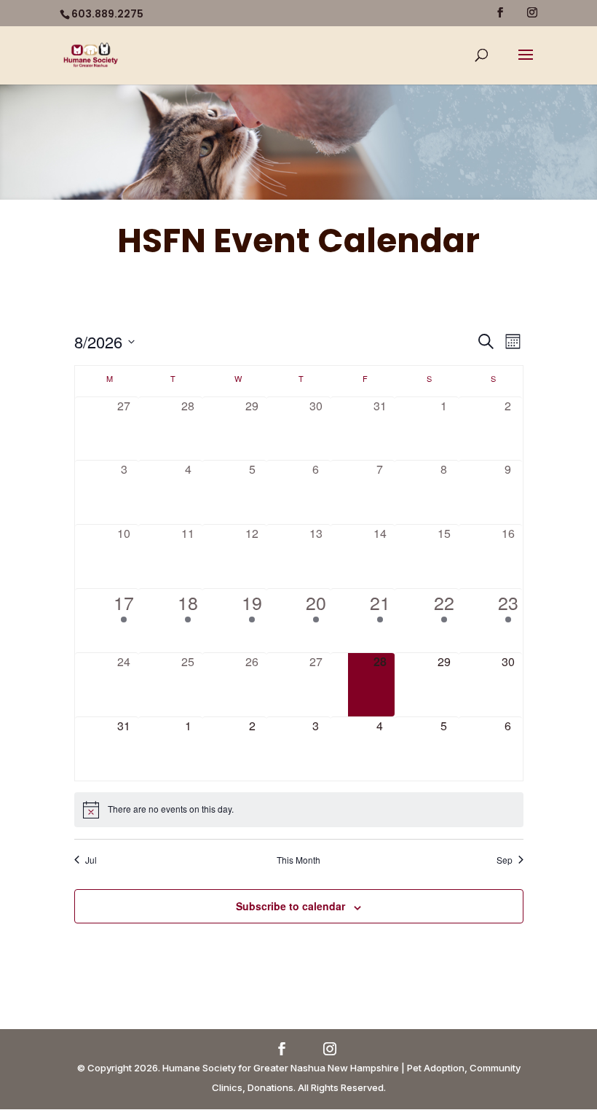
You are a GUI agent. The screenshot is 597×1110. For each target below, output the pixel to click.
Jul (91, 860)
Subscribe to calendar (290, 906)
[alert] (298, 809)
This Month (298, 860)
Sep (505, 860)
